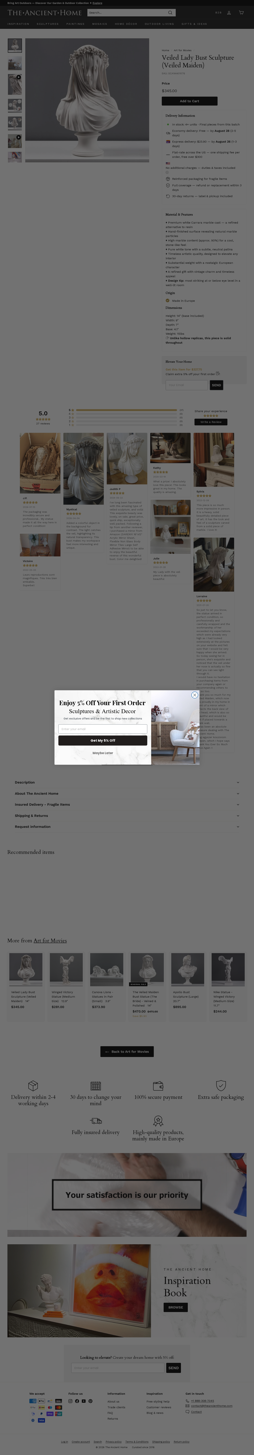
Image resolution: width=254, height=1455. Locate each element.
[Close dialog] (195, 695)
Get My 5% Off (103, 740)
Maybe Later (103, 753)
